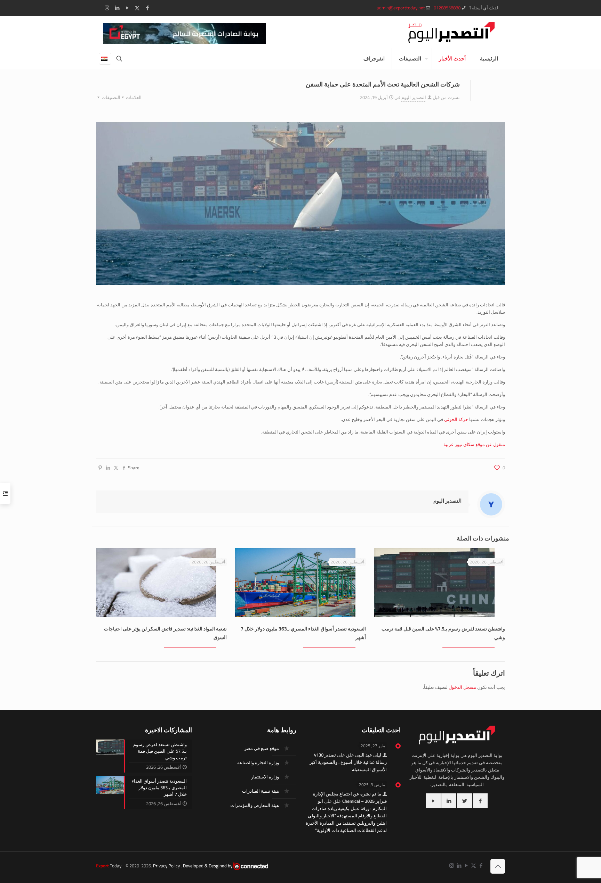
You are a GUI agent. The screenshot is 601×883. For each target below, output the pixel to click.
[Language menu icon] (105, 59)
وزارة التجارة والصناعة (258, 762)
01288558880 (447, 7)
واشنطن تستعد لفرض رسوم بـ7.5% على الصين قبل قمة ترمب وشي (443, 633)
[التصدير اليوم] (451, 32)
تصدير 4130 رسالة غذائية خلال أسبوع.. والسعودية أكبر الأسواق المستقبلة (348, 762)
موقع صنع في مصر (261, 748)
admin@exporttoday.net (401, 7)
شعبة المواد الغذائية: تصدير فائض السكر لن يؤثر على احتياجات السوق (165, 633)
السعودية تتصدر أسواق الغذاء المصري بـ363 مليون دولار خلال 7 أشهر (303, 633)
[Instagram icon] (107, 8)
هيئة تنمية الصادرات (260, 791)
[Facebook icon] (147, 8)
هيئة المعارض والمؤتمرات (254, 805)
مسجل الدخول (462, 687)
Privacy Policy (166, 865)
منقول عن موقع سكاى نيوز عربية (474, 444)
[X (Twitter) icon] (137, 8)
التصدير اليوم (413, 97)
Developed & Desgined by (208, 865)
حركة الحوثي (456, 419)
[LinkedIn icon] (117, 8)
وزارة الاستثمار (265, 777)
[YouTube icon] (127, 8)
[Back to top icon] (497, 866)
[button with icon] (480, 800)
